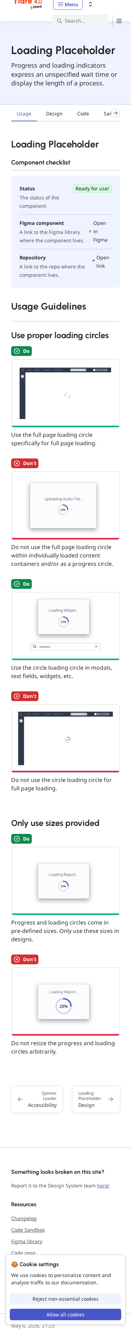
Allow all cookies (65, 1314)
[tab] (24, 114)
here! (103, 1185)
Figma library (26, 1241)
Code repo (23, 1252)
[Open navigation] (119, 21)
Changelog (24, 1218)
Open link (102, 261)
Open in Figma (100, 231)
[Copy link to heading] (8, 143)
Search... (75, 20)
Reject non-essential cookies (65, 1298)
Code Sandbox (28, 1229)
